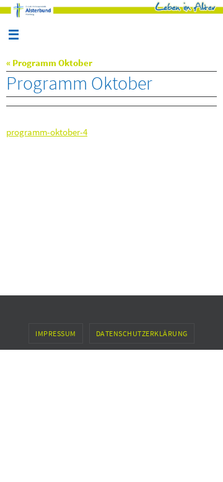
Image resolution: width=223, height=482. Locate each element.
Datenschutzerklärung (142, 333)
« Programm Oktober (49, 63)
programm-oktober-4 (46, 132)
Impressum (55, 333)
